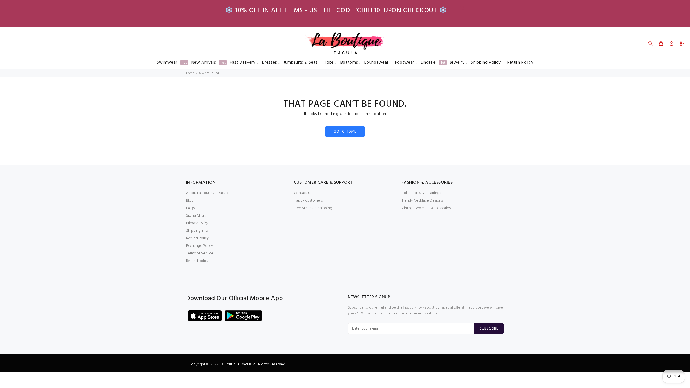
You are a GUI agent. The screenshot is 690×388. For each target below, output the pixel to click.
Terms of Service (199, 253)
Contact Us (303, 193)
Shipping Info (197, 231)
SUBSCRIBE (489, 328)
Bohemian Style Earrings (421, 193)
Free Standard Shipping (313, 208)
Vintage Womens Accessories (426, 208)
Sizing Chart (196, 216)
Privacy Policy (197, 223)
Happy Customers (308, 201)
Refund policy (197, 261)
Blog (190, 201)
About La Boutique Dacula (207, 193)
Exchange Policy (199, 246)
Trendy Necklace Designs (422, 201)
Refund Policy (197, 238)
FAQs (190, 208)
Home (190, 73)
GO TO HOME (344, 132)
